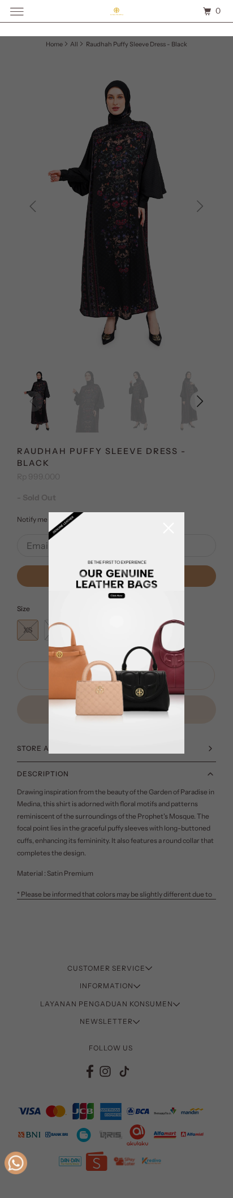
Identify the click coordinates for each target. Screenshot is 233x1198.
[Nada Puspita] (116, 11)
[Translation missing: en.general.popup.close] (168, 529)
